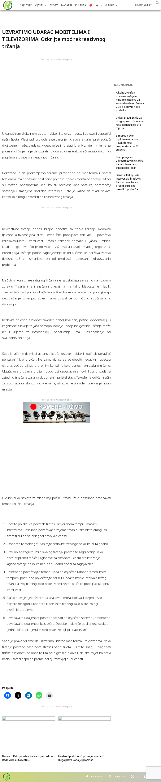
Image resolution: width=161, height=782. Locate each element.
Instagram (119, 776)
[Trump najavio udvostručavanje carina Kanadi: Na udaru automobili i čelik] (151, 161)
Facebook (96, 776)
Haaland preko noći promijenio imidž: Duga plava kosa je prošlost (81, 758)
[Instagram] (109, 777)
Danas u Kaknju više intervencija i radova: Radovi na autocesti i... (28, 758)
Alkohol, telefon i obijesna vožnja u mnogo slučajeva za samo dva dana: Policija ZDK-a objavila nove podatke (130, 101)
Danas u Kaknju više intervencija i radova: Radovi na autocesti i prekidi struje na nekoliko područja (128, 182)
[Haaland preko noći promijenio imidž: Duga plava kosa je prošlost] (84, 734)
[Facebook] (87, 777)
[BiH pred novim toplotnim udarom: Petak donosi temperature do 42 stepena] (151, 140)
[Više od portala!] (6, 777)
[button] (157, 2)
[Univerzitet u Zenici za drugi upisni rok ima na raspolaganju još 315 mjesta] (151, 122)
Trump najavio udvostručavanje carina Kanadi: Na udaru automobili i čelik (130, 162)
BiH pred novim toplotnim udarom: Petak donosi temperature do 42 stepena (127, 142)
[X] (132, 777)
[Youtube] (145, 777)
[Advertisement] (52, 16)
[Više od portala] (7, 5)
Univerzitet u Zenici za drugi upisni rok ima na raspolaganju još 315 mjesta (130, 123)
